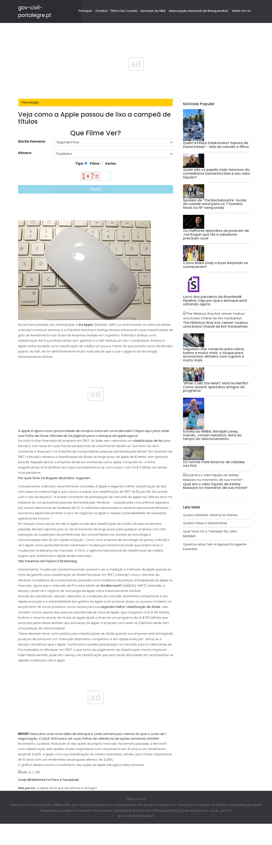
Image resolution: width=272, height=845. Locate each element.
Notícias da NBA (153, 10)
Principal (85, 10)
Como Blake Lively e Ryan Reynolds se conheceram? (215, 264)
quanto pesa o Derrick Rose (205, 523)
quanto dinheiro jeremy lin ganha (210, 515)
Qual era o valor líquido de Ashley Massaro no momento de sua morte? (215, 486)
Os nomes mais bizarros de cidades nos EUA (214, 464)
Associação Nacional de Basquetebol (198, 10)
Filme (94, 163)
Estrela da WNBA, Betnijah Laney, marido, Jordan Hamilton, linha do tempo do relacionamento (212, 435)
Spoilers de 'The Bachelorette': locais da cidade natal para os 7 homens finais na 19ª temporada (214, 204)
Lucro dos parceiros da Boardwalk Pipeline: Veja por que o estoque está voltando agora (215, 300)
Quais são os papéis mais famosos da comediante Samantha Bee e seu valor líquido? (216, 173)
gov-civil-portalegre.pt (136, 816)
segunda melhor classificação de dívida (130, 607)
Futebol (102, 10)
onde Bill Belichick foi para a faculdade (48, 779)
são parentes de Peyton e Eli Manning (47, 561)
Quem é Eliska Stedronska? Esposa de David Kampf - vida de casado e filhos (216, 144)
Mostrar (95, 189)
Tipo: (80, 163)
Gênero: (25, 153)
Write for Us (241, 10)
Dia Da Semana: (32, 141)
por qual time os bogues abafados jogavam (54, 478)
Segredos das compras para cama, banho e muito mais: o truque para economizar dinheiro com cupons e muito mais (214, 355)
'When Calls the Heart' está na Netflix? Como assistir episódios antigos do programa (215, 387)
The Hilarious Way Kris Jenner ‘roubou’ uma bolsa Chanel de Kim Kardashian (215, 324)
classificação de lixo (148, 441)
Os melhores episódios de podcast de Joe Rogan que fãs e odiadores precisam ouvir (216, 234)
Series (110, 163)
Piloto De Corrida (124, 10)
